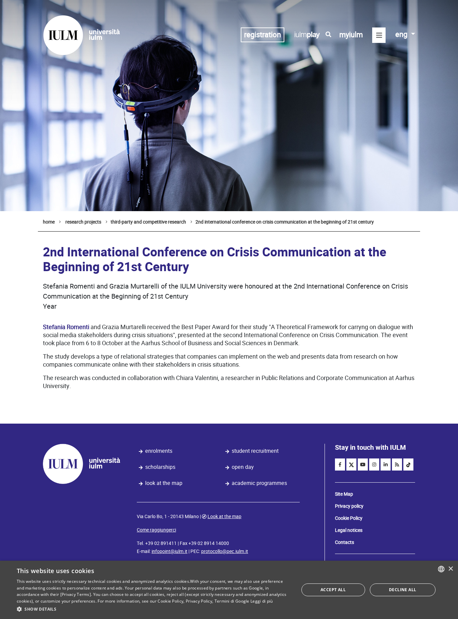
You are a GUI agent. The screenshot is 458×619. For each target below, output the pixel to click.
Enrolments (158, 451)
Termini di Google (232, 601)
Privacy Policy (199, 601)
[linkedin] (386, 464)
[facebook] (340, 464)
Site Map (344, 494)
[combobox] (441, 569)
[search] (328, 34)
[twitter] (351, 464)
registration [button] (262, 34)
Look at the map (163, 483)
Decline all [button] (402, 590)
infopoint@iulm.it (169, 551)
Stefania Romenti (66, 327)
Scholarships (160, 467)
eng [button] (402, 34)
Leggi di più (261, 601)
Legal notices (348, 530)
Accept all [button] (333, 590)
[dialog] (229, 590)
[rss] (397, 464)
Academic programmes (259, 483)
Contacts (344, 542)
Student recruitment (255, 451)
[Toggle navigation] (379, 35)
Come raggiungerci (156, 530)
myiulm (351, 34)
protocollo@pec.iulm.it (224, 551)
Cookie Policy (348, 518)
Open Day (243, 467)
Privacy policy (349, 506)
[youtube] (363, 464)
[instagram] (374, 464)
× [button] (450, 568)
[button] (153, 609)
